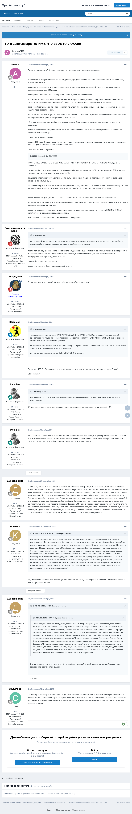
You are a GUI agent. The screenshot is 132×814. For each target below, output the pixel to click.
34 (16, 549)
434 (16, 344)
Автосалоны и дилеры (38, 54)
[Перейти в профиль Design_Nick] (15, 285)
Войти (94, 759)
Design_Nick (15, 276)
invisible (15, 384)
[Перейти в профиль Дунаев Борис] (15, 490)
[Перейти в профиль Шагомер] (15, 331)
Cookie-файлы (78, 810)
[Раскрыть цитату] (31, 235)
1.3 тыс (16, 301)
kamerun (15, 526)
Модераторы (54, 20)
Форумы (6, 20)
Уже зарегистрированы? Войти (96, 5)
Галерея (17, 20)
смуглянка (14, 689)
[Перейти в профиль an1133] (7, 52)
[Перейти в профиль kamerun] (15, 535)
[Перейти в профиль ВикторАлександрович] (15, 240)
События (29, 20)
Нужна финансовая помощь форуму (66, 35)
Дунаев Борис (15, 480)
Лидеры (41, 20)
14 (16, 87)
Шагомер (14, 322)
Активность (19, 14)
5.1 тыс (16, 253)
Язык (49, 810)
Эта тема (117, 14)
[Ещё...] (125, 64)
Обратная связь (62, 810)
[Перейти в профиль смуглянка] (15, 698)
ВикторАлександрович (15, 229)
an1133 (21, 51)
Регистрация (121, 5)
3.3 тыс (16, 407)
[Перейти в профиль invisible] (15, 393)
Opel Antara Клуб (13, 5)
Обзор (7, 14)
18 (16, 503)
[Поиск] (127, 14)
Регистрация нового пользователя (37, 762)
